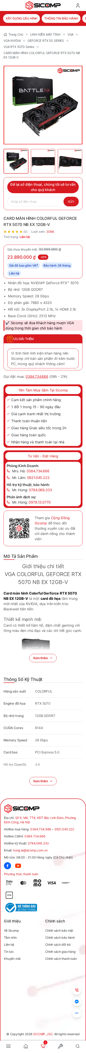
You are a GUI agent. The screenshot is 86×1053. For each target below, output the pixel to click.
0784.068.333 (38, 843)
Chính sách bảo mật (59, 930)
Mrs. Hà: (30, 471)
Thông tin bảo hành (61, 18)
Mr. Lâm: (31, 477)
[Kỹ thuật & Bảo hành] (77, 990)
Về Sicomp (11, 930)
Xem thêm (40, 658)
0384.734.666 (37, 376)
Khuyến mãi (12, 958)
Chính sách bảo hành (60, 937)
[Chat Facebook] (77, 1001)
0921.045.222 (64, 829)
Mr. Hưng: (32, 490)
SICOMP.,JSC (42, 1034)
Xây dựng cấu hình (21, 18)
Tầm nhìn (10, 937)
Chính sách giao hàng (60, 951)
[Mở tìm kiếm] (77, 1046)
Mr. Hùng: (31, 502)
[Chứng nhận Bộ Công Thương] (23, 907)
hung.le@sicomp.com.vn (30, 850)
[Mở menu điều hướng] (8, 1046)
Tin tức (9, 951)
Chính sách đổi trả (58, 944)
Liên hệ (9, 944)
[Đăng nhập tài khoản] (77, 5)
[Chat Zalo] (77, 1013)
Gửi (71, 201)
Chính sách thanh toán (61, 958)
